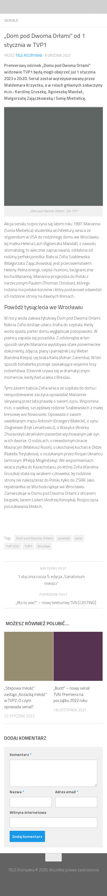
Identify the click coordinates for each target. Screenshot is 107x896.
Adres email (66, 792)
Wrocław (43, 546)
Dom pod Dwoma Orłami (34, 538)
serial (78, 538)
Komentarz (21, 754)
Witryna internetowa (28, 812)
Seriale (11, 20)
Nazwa (17, 792)
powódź (64, 538)
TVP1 (28, 546)
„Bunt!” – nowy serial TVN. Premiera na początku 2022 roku (71, 694)
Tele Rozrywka (29, 55)
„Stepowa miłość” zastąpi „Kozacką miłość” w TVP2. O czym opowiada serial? (25, 697)
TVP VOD (12, 546)
